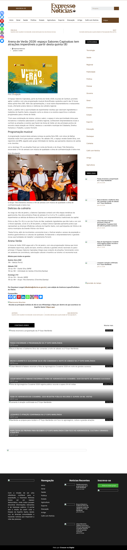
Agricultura (51, 20)
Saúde (25, 20)
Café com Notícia (91, 20)
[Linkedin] (23, 297)
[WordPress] (32, 297)
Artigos (105, 20)
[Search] (116, 8)
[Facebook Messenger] (41, 297)
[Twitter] (14, 297)
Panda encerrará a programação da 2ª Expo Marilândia (107, 179)
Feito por (56, 548)
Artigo (79, 20)
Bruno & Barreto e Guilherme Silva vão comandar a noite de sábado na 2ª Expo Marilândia (108, 201)
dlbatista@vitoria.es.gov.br (35, 287)
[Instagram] (36, 297)
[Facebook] (10, 297)
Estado (41, 20)
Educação (71, 20)
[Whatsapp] (28, 297)
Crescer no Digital (67, 548)
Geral (18, 20)
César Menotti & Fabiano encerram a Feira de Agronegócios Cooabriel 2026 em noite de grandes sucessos (107, 223)
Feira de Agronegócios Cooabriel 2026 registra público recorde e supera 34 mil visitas (107, 243)
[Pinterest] (19, 297)
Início (11, 20)
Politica (33, 20)
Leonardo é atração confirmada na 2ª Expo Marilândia (107, 263)
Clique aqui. (50, 307)
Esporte (61, 20)
